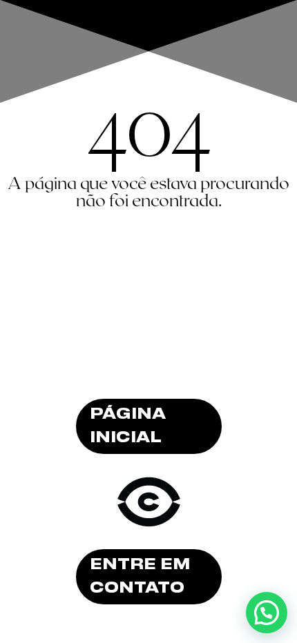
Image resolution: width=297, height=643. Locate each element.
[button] (266, 612)
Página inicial (128, 426)
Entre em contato (140, 576)
